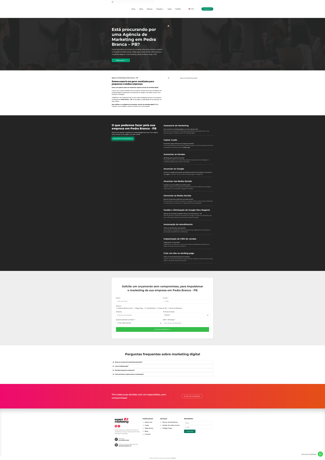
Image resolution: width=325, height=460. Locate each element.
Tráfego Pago (139, 308)
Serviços (118, 306)
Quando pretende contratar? (125, 319)
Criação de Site (162, 308)
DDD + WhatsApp (169, 319)
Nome (118, 298)
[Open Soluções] (163, 9)
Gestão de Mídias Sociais (125, 308)
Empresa (119, 312)
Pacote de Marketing (175, 308)
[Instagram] (119, 426)
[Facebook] (116, 426)
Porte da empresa (169, 312)
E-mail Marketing (150, 308)
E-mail (165, 298)
